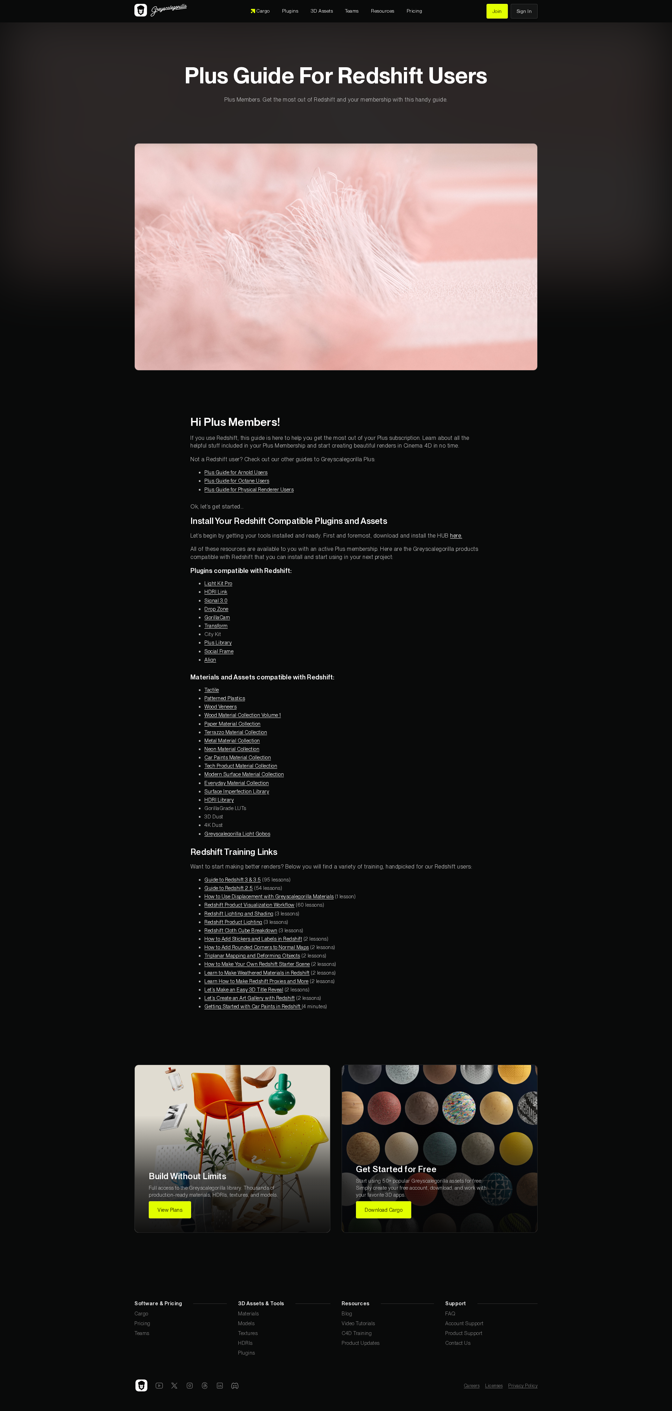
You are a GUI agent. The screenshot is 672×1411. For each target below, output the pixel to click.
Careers (472, 1385)
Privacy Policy (523, 1385)
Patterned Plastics (224, 698)
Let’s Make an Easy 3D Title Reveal (243, 989)
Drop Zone (216, 609)
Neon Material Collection (231, 749)
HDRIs (245, 1343)
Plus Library (218, 642)
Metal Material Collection (232, 740)
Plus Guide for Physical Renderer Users (249, 489)
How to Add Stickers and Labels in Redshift (253, 939)
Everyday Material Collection (236, 783)
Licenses (494, 1385)
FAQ (450, 1313)
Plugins (246, 1353)
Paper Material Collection (232, 724)
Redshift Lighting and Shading (239, 914)
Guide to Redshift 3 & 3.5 (232, 880)
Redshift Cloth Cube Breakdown (241, 930)
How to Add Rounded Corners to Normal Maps (256, 947)
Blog (347, 1313)
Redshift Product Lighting (233, 922)
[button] (322, 11)
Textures (248, 1333)
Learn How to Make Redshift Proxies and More (256, 981)
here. (456, 535)
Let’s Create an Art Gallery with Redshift (249, 998)
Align (210, 660)
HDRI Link (215, 592)
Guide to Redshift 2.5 (228, 888)
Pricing (142, 1323)
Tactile (211, 690)
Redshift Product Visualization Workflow (249, 905)
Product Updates (361, 1343)
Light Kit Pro (218, 583)
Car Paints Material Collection (237, 757)
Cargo (141, 1313)
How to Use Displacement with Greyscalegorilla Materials (269, 896)
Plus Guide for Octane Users (237, 481)
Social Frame (218, 651)
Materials (248, 1313)
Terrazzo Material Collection (235, 732)
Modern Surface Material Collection (244, 774)
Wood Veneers (220, 707)
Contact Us (457, 1343)
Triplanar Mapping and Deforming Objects (252, 956)
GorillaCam (217, 617)
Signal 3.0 (215, 600)
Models (246, 1323)
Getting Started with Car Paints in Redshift (253, 1006)
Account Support (464, 1323)
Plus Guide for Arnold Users (236, 472)
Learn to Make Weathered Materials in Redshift (257, 973)
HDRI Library (219, 800)
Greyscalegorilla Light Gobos (237, 834)
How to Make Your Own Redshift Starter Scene (257, 964)
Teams (141, 1333)
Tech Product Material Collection (240, 766)
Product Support (464, 1333)
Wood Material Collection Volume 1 (242, 715)
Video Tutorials (358, 1323)
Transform (216, 626)
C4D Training (357, 1333)
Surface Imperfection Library (236, 791)
